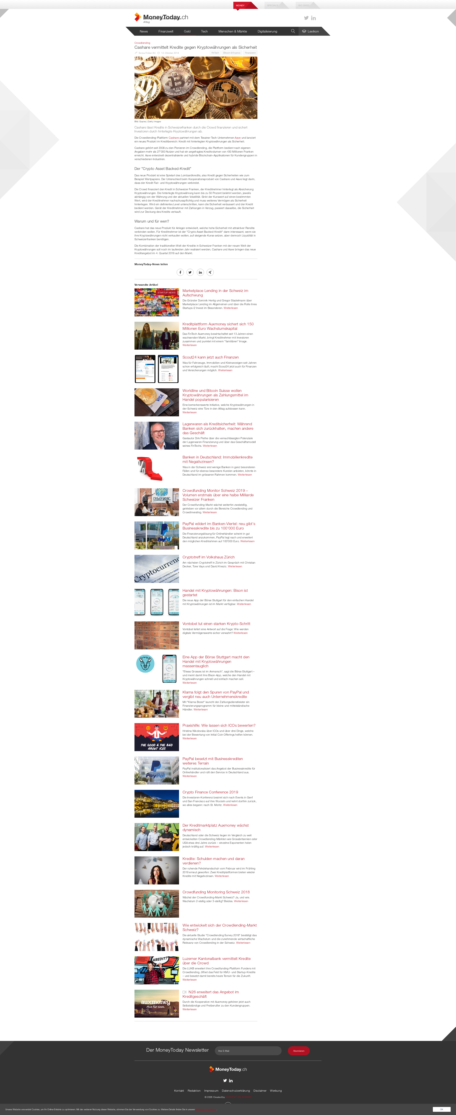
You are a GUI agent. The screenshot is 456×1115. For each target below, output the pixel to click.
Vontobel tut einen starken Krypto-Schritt (216, 623)
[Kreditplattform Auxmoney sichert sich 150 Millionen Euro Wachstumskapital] (156, 335)
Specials (272, 5)
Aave (238, 137)
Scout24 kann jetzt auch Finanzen (211, 357)
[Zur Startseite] (228, 1069)
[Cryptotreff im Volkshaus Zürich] (156, 568)
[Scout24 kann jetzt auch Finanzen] (156, 368)
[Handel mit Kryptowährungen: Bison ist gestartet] (156, 601)
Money (240, 5)
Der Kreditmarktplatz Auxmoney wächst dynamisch (216, 827)
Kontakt (179, 1090)
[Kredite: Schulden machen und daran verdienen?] (156, 870)
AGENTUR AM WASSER (238, 1097)
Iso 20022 (304, 5)
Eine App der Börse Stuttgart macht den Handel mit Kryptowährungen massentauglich (216, 661)
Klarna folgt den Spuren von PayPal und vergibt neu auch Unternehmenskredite (216, 694)
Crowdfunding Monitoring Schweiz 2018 (216, 892)
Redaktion (194, 1090)
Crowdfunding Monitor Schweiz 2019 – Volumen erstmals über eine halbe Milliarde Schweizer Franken (218, 495)
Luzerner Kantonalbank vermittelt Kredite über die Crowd (217, 960)
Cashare (174, 137)
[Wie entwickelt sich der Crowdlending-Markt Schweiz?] (156, 936)
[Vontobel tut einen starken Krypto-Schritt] (156, 635)
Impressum (211, 1090)
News (144, 31)
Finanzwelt (166, 31)
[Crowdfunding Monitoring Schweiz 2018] (156, 903)
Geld (187, 31)
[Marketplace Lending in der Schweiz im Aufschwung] (156, 302)
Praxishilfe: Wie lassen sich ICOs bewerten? (219, 725)
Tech (204, 31)
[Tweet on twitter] (190, 272)
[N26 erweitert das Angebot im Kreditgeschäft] (156, 1003)
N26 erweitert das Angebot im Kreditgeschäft (211, 994)
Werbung (276, 1090)
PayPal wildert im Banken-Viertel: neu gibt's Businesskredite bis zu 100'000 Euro (219, 525)
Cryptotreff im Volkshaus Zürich (209, 557)
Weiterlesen (231, 307)
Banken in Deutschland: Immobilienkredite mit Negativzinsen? (218, 459)
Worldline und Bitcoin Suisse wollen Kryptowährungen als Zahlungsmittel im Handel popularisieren (215, 395)
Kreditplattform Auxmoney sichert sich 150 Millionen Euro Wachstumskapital (218, 326)
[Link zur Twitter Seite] (306, 18)
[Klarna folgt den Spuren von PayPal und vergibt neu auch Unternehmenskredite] (156, 703)
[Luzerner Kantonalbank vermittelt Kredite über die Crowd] (156, 970)
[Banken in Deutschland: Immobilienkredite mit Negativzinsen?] (156, 468)
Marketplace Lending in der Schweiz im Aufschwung (215, 292)
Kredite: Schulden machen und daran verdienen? (214, 860)
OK (441, 1109)
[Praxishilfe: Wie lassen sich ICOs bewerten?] (156, 736)
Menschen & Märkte (233, 31)
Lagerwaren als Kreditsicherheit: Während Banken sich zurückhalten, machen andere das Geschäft (218, 428)
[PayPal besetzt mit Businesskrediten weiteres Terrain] (156, 770)
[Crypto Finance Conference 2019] (156, 803)
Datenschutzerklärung (236, 1090)
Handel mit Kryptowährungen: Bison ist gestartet (215, 592)
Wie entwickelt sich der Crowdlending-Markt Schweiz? (220, 927)
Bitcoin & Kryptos (231, 52)
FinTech (215, 52)
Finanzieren (250, 52)
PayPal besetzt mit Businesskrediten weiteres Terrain (213, 760)
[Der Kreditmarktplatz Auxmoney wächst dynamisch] (156, 836)
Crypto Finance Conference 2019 (210, 792)
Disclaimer (259, 1090)
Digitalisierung (267, 31)
